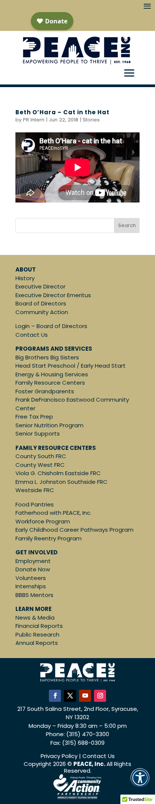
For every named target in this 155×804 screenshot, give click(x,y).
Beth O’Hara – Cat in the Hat (62, 112)
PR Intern (33, 119)
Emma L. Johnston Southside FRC (61, 482)
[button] (140, 783)
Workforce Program (42, 521)
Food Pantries (34, 504)
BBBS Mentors (34, 595)
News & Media (35, 617)
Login (22, 326)
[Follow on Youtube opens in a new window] (85, 696)
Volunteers (30, 578)
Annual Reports (36, 643)
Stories (91, 119)
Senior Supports (37, 433)
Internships (30, 586)
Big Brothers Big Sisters (47, 357)
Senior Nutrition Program (49, 425)
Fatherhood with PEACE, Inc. (53, 513)
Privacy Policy (59, 756)
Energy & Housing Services (51, 374)
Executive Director (40, 286)
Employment (33, 561)
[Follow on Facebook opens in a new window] (55, 696)
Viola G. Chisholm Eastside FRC (58, 473)
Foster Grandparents (44, 391)
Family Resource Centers (50, 383)
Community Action (41, 312)
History (25, 278)
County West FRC (40, 465)
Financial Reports (39, 626)
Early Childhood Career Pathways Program (74, 530)
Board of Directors (40, 303)
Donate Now (32, 569)
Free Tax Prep (34, 416)
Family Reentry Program (48, 538)
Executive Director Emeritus (53, 295)
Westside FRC (34, 490)
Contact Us (31, 335)
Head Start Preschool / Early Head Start (70, 366)
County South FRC (40, 456)
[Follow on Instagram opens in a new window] (100, 696)
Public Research (37, 634)
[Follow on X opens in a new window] (70, 696)
